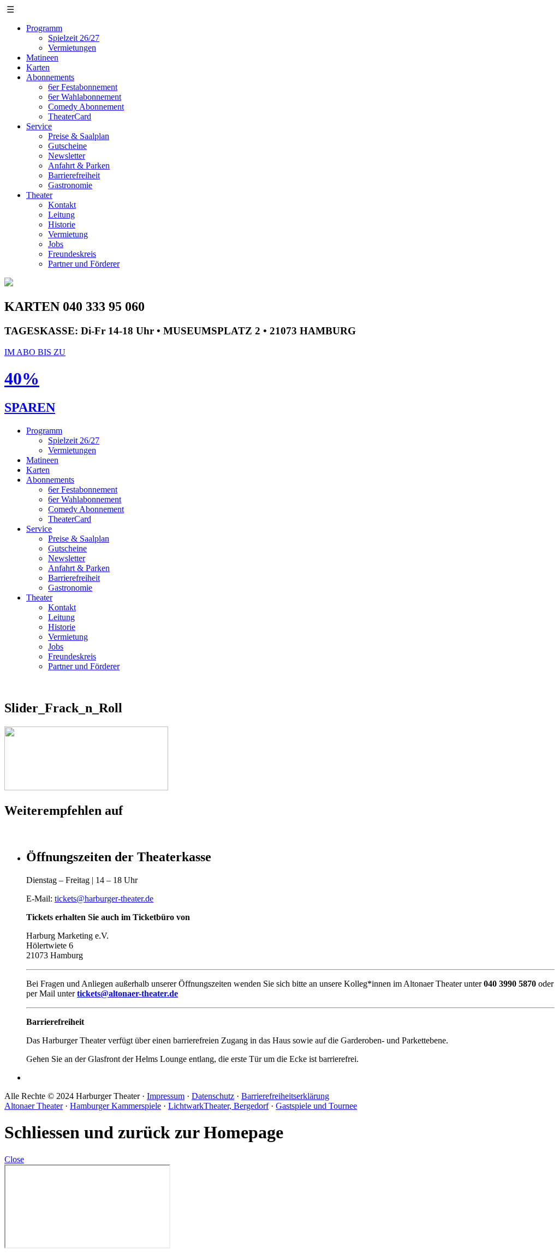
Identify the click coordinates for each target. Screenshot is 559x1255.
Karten (38, 67)
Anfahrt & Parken (79, 165)
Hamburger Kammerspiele (115, 1105)
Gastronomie (70, 185)
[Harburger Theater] (8, 283)
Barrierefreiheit (74, 175)
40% (21, 378)
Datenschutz (213, 1096)
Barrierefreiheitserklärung (285, 1096)
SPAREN (29, 407)
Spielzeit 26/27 (73, 38)
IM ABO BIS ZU (35, 352)
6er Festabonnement (82, 87)
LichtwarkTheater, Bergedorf (218, 1105)
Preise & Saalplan (78, 136)
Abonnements (50, 77)
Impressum (166, 1096)
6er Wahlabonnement (84, 96)
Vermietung (68, 234)
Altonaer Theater (33, 1105)
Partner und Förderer (84, 263)
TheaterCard (69, 116)
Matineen (42, 57)
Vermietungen (72, 47)
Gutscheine (67, 146)
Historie (61, 224)
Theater (39, 195)
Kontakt (62, 204)
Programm (44, 28)
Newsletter (66, 155)
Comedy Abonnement (86, 106)
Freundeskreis (72, 254)
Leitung (61, 214)
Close (14, 1159)
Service (39, 126)
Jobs (55, 244)
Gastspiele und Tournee (316, 1105)
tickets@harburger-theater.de (104, 898)
